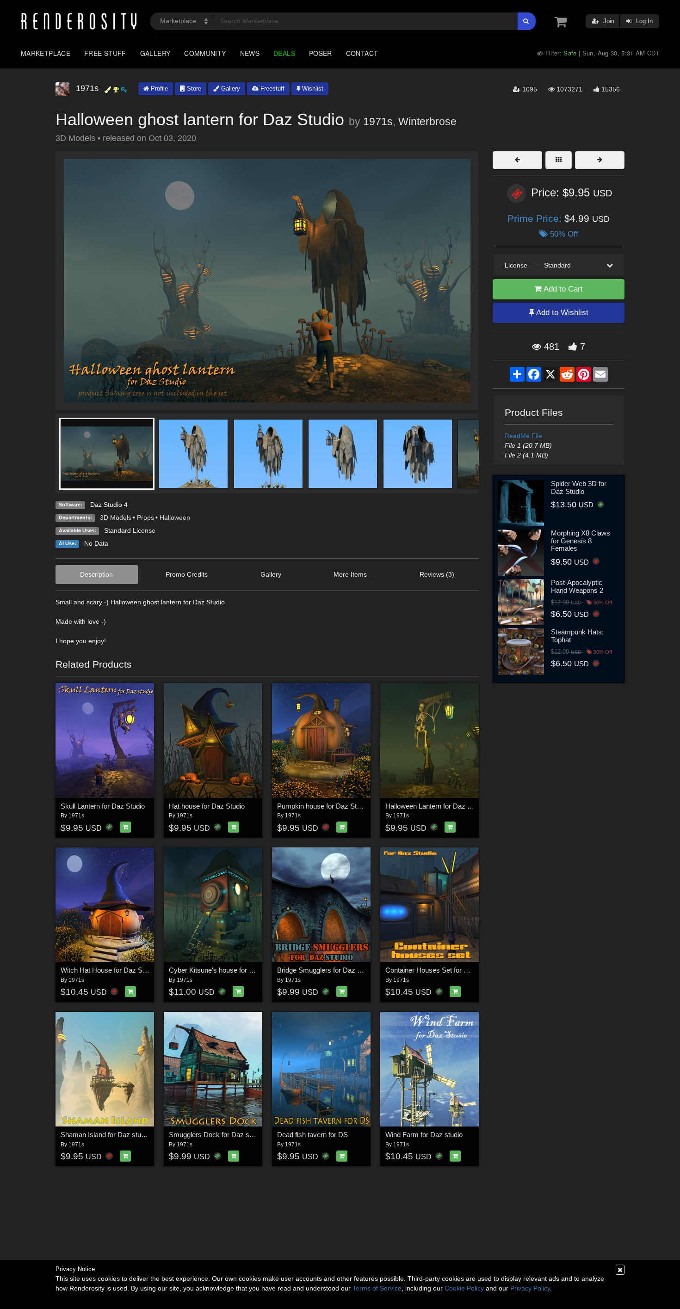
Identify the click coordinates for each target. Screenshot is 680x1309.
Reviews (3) (437, 574)
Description (96, 574)
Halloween (175, 517)
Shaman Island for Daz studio (105, 1135)
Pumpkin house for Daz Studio (323, 806)
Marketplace (45, 53)
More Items (350, 574)
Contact (362, 53)
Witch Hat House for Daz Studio (109, 970)
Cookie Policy (464, 1288)
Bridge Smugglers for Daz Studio (326, 970)
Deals (284, 53)
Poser (320, 53)
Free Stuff (105, 53)
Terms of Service (377, 1288)
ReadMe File (523, 435)
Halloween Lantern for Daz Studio (435, 806)
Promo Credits (187, 574)
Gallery (155, 53)
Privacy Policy (530, 1288)
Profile (158, 88)
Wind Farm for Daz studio (424, 1135)
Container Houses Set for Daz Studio (441, 970)
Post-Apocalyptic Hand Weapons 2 (577, 586)
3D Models (115, 517)
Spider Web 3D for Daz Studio (578, 487)
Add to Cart (562, 289)
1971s (378, 122)
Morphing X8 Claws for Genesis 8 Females (580, 540)
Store (193, 88)
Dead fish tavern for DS (312, 1135)
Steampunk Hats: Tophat (577, 636)
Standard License (129, 530)
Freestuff (271, 88)
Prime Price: (535, 218)
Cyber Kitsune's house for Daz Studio (225, 970)
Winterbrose (427, 122)
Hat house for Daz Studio (207, 806)
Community (205, 53)
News (250, 53)
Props (145, 517)
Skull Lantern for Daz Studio (103, 806)
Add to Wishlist (561, 312)
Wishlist (311, 88)
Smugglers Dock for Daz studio (216, 1135)
